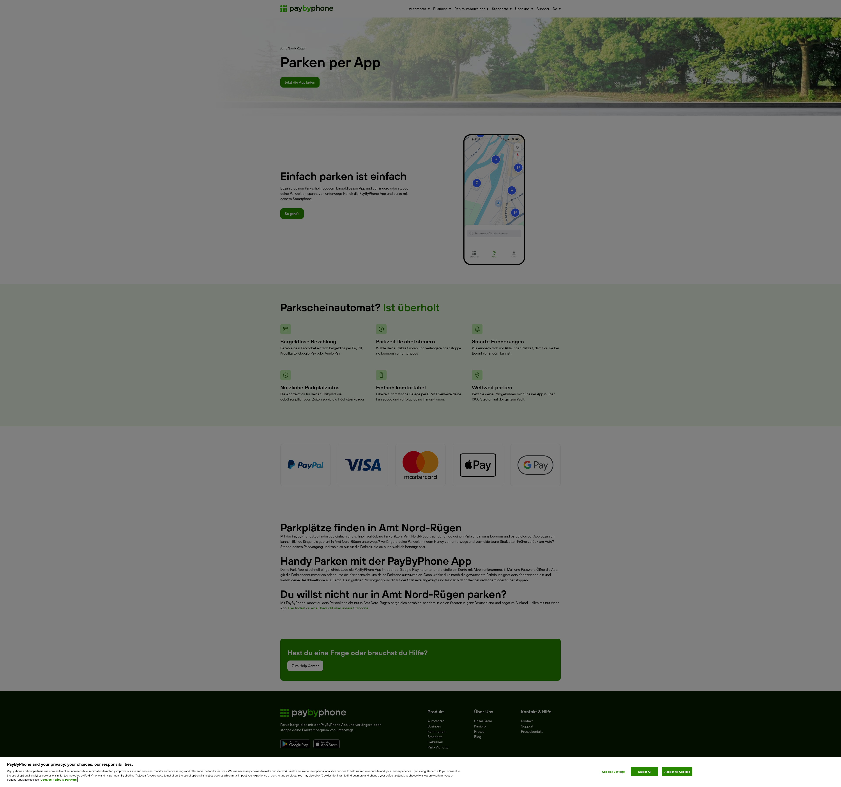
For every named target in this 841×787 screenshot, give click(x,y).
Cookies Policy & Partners (59, 779)
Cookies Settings (613, 771)
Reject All (644, 771)
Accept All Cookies (677, 771)
